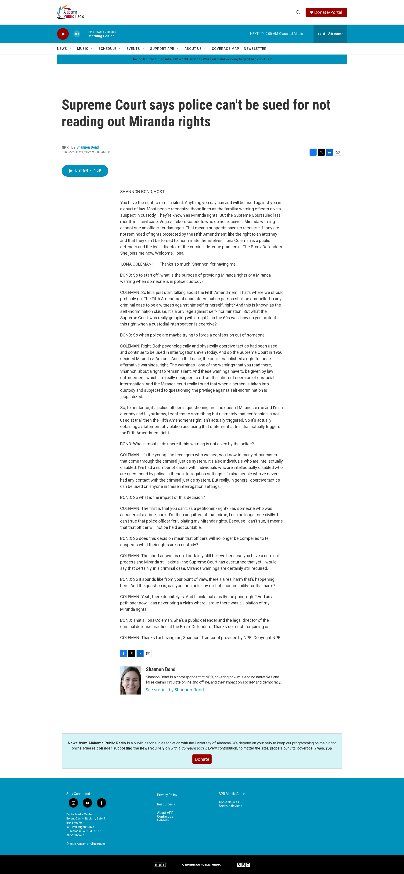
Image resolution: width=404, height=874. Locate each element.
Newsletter (255, 49)
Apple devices (229, 802)
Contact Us (165, 816)
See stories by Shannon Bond (175, 689)
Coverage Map (225, 49)
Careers (163, 820)
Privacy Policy (167, 795)
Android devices (230, 806)
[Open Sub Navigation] (70, 49)
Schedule (107, 49)
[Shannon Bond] (130, 680)
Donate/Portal (328, 12)
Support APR (162, 49)
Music (82, 49)
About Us (193, 49)
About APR (165, 813)
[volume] (77, 34)
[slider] (84, 33)
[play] (63, 34)
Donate (202, 759)
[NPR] (160, 864)
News (62, 49)
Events (133, 49)
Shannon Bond (87, 147)
